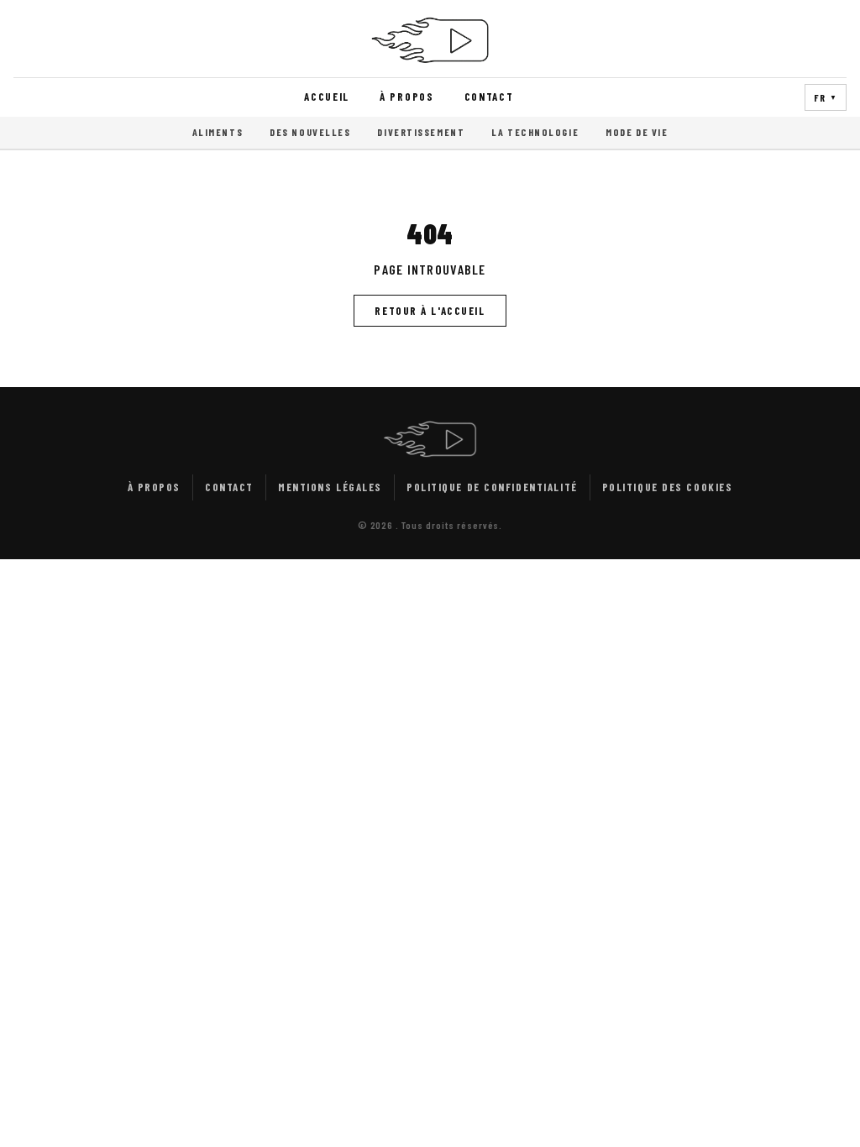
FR (825, 97)
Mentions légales (330, 487)
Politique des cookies (667, 487)
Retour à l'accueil (430, 310)
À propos (407, 96)
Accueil (326, 96)
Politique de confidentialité (492, 487)
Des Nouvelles (310, 132)
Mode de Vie (637, 132)
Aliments (217, 132)
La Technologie (535, 132)
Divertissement (420, 132)
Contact (489, 96)
